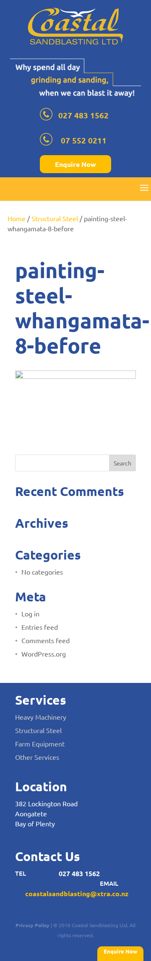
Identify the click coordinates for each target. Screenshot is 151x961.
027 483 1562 (83, 115)
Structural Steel (54, 218)
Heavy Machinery (40, 717)
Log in (30, 613)
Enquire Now (75, 164)
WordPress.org (43, 653)
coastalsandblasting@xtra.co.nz (76, 893)
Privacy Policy (32, 925)
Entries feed (39, 627)
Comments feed (45, 640)
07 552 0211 (84, 140)
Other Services (37, 757)
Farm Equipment (40, 743)
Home (17, 218)
